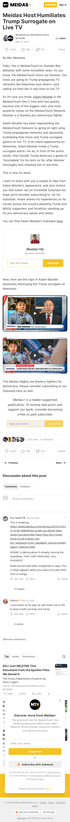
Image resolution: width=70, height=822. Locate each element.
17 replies (19, 589)
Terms (51, 802)
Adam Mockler (43, 97)
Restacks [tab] (25, 486)
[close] (60, 700)
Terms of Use (53, 772)
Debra (13, 600)
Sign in (63, 4)
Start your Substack (28, 812)
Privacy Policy (37, 778)
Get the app (49, 812)
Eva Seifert (16, 517)
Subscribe (50, 4)
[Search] (63, 656)
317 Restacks (46, 439)
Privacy (43, 802)
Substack (21, 818)
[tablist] (17, 486)
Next (59, 462)
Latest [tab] (15, 656)
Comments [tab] (11, 486)
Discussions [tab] (28, 656)
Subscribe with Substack (37, 764)
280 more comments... (15, 639)
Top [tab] (7, 656)
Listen (62, 38)
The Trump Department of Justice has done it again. (24, 680)
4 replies (18, 624)
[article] (35, 680)
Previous (13, 462)
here (60, 221)
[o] (35, 313)
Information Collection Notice (46, 775)
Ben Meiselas (22, 35)
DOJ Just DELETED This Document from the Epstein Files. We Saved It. (26, 670)
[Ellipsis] (65, 517)
